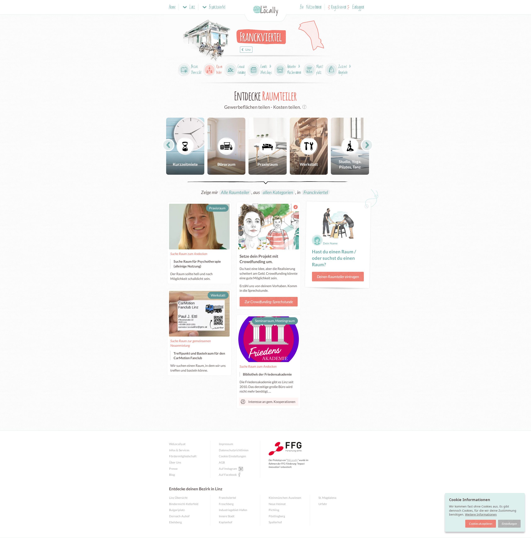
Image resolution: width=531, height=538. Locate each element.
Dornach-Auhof (179, 516)
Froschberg (226, 504)
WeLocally (292, 460)
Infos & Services (179, 450)
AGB (222, 462)
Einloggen (358, 7)
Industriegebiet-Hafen (233, 510)
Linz (248, 49)
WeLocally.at (177, 444)
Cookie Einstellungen (232, 456)
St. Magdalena (327, 497)
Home (172, 7)
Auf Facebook (228, 474)
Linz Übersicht (178, 497)
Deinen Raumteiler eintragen (338, 276)
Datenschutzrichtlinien (233, 450)
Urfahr (322, 504)
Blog (172, 474)
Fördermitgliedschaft (182, 456)
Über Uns (175, 462)
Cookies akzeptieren (480, 523)
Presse (173, 468)
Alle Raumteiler (235, 192)
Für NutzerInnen (311, 7)
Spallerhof (275, 522)
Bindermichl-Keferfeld (183, 504)
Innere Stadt (226, 516)
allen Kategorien (278, 192)
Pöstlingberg (277, 516)
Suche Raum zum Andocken (188, 254)
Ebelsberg (175, 522)
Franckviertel (315, 192)
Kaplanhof (225, 522)
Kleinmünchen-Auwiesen (285, 497)
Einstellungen (509, 523)
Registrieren (338, 7)
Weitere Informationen (481, 514)
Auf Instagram (228, 468)
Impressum (226, 444)
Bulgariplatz (177, 510)
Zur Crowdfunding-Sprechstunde (269, 301)
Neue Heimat (277, 504)
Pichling (274, 510)
